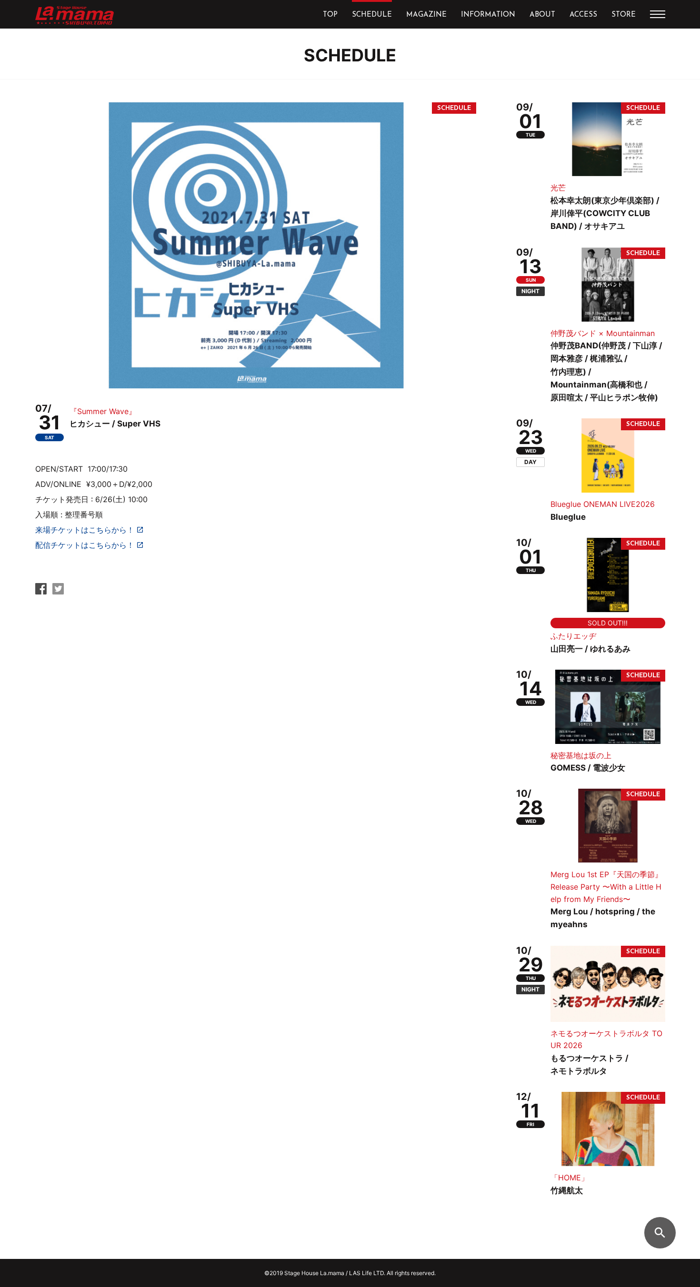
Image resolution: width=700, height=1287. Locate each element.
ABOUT (542, 15)
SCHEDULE (372, 15)
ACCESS (583, 15)
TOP (330, 15)
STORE (623, 15)
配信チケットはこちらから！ (84, 545)
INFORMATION (488, 15)
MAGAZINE (426, 15)
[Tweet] (58, 591)
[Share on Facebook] (41, 591)
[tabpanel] (255, 245)
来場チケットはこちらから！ (84, 530)
